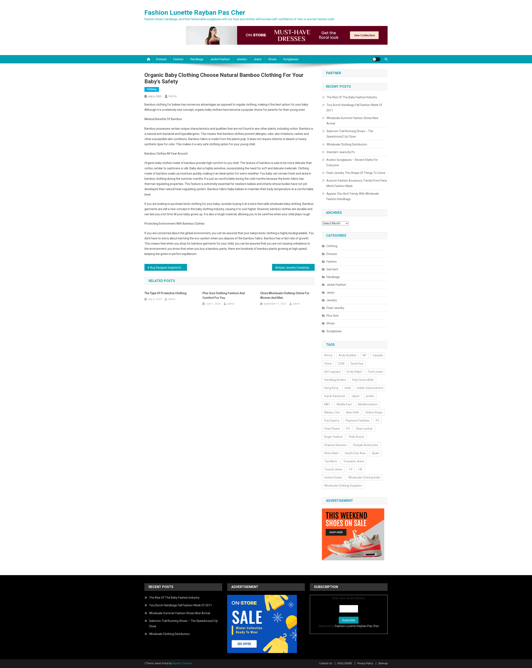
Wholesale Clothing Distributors (346, 144)
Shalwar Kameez (335, 445)
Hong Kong (331, 388)
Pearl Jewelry (335, 308)
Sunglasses (290, 59)
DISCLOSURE (344, 663)
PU (348, 428)
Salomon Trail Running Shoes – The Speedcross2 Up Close (349, 133)
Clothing (151, 89)
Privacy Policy (365, 663)
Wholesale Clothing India (364, 477)
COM (341, 363)
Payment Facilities (357, 420)
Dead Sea (357, 363)
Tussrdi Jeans (333, 469)
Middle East (344, 404)
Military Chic (332, 412)
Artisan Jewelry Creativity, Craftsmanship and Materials (295, 267)
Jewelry (241, 59)
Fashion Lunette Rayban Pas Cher (194, 12)
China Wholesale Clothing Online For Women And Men (285, 295)
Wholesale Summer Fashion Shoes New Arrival (352, 120)
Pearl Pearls (332, 428)
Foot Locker (375, 371)
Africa (328, 355)
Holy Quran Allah (363, 379)
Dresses (161, 59)
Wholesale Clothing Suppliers (343, 485)
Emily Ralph (354, 371)
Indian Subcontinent (370, 388)
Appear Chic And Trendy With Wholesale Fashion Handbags (352, 196)
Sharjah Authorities (365, 445)
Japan (355, 396)
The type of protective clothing (165, 293)
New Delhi (352, 412)
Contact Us (325, 663)
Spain (375, 453)
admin (172, 96)
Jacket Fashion (220, 59)
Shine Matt (331, 453)
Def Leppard (332, 371)
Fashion (178, 59)
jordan (370, 396)
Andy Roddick (347, 355)
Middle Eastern (368, 404)
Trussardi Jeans (353, 461)
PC (377, 420)
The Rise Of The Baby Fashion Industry (351, 97)
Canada (378, 355)
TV (350, 469)
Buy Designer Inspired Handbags (168, 267)
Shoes (272, 59)
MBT (327, 404)
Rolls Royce (356, 436)
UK (360, 469)
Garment (332, 269)
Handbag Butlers (335, 379)
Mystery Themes (182, 663)
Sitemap (383, 663)
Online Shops (374, 412)
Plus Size (332, 315)
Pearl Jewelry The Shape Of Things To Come (355, 173)
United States (333, 477)
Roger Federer (333, 436)
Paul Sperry (331, 420)
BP (364, 355)
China (328, 363)
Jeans (258, 59)
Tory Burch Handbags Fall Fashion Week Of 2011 (354, 107)
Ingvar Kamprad (334, 396)
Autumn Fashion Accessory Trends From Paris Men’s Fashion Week (356, 183)
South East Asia (355, 453)
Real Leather (364, 428)
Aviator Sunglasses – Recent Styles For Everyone (352, 162)
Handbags (196, 59)
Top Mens (330, 461)
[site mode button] (376, 59)
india (348, 388)
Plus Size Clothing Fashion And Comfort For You (223, 295)
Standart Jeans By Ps (340, 152)
